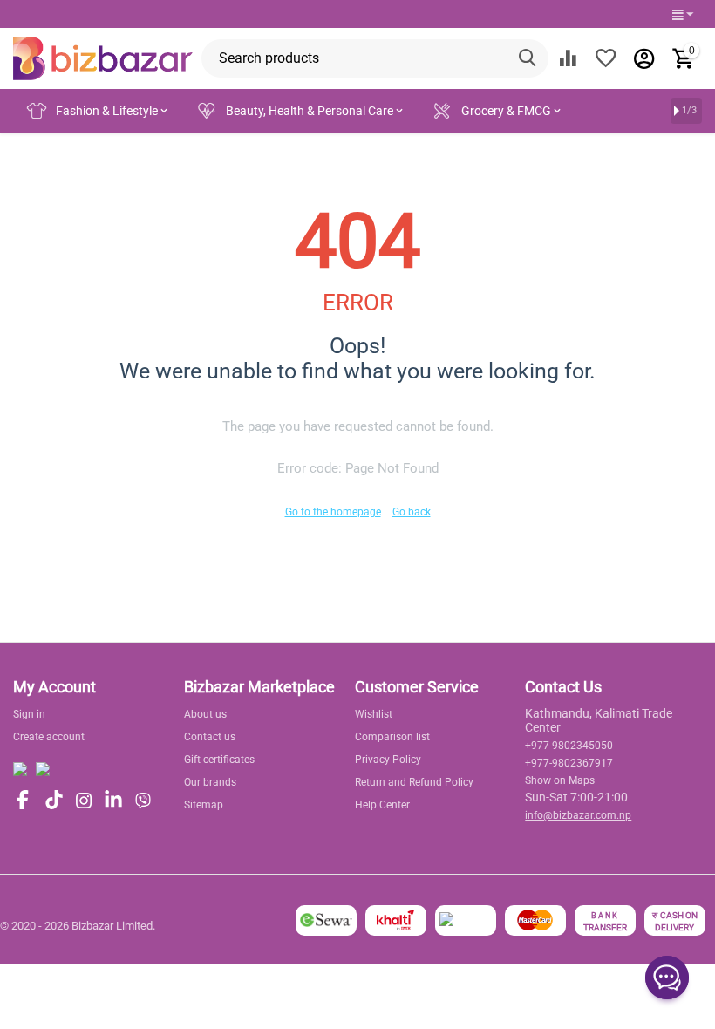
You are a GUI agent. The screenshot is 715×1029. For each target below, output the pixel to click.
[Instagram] (84, 800)
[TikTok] (54, 801)
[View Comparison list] (567, 58)
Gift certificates (219, 759)
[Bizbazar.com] (103, 57)
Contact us (209, 737)
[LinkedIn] (113, 801)
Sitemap (203, 805)
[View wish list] (606, 58)
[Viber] (143, 800)
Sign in (29, 714)
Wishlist (373, 714)
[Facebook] (22, 801)
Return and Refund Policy (414, 782)
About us (205, 714)
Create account (49, 737)
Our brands (210, 782)
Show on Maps (560, 780)
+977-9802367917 (569, 763)
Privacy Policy (388, 759)
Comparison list (392, 737)
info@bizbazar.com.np (578, 815)
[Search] (529, 58)
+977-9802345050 (569, 745)
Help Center (382, 805)
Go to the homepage (333, 512)
